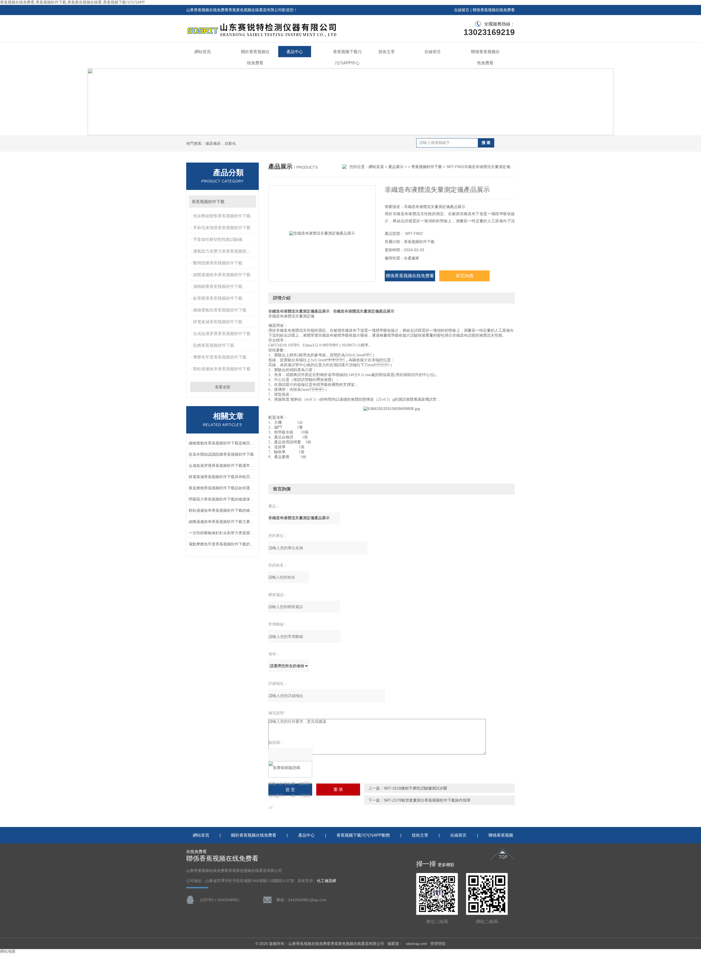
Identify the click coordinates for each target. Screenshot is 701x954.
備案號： (395, 943)
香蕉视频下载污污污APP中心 (347, 57)
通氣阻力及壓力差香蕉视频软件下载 (224, 251)
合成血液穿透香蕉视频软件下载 (222, 333)
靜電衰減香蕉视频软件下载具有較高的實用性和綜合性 (222, 477)
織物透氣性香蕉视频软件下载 (219, 310)
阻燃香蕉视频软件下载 (213, 345)
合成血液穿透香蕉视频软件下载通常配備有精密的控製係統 (222, 465)
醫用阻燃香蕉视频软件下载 (217, 263)
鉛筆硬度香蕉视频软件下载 (217, 298)
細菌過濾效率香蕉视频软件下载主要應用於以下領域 (222, 521)
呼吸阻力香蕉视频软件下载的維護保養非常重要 (222, 499)
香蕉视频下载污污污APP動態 (363, 835)
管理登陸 (438, 943)
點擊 (249, 201)
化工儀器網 (326, 881)
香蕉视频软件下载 (208, 201)
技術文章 (386, 51)
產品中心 (294, 51)
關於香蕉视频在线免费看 (255, 57)
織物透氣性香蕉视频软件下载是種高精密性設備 (222, 443)
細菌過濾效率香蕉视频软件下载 (222, 274)
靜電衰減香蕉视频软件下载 (217, 321)
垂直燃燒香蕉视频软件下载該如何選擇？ (222, 488)
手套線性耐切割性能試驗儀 (217, 239)
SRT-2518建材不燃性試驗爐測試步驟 (415, 788)
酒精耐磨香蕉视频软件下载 (217, 286)
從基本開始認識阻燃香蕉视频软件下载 (221, 454)
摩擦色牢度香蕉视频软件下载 (219, 357)
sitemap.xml (416, 943)
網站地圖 (7, 951)
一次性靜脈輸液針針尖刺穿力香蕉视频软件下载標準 (222, 533)
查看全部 (222, 387)
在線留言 (461, 10)
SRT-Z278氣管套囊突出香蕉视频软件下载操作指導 (427, 800)
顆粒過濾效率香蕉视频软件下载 (222, 368)
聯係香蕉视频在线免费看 (494, 10)
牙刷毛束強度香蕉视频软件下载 (222, 227)
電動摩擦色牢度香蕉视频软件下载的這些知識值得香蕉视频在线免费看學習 (222, 544)
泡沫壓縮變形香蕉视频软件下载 (222, 215)
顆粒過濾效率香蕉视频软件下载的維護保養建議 (222, 510)
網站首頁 (202, 51)
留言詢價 (464, 275)
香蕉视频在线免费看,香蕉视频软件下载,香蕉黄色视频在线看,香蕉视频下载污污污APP (72, 2)
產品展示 (396, 166)
